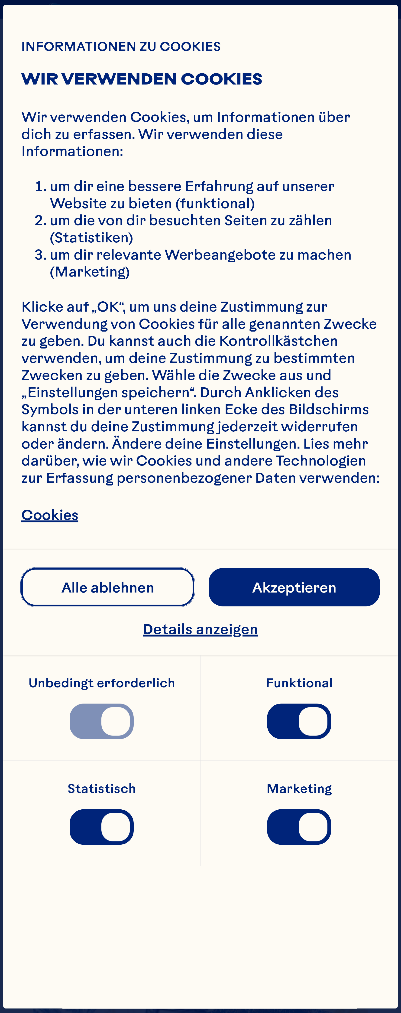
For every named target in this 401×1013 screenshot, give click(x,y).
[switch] (102, 721)
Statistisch (102, 788)
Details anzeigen (200, 629)
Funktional (299, 683)
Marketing (299, 788)
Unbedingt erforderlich (101, 683)
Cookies (49, 515)
